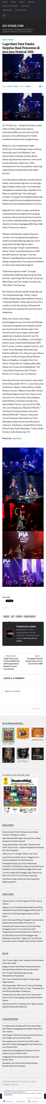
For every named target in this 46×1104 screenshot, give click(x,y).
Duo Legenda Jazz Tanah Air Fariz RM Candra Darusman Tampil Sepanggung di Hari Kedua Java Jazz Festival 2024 (22, 1044)
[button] (8, 736)
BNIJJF (6, 616)
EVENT (22, 2)
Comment (35, 709)
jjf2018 (19, 616)
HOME (4, 2)
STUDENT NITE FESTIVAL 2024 (15, 775)
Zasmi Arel (16, 438)
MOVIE (31, 2)
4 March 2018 (12, 86)
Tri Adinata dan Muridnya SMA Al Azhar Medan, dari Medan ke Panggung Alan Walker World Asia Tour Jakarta (22, 1029)
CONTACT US (20, 10)
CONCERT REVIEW (9, 6)
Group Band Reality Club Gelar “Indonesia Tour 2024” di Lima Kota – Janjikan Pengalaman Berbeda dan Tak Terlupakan (23, 847)
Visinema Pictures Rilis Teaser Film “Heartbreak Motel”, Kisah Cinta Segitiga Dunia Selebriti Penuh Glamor (22, 997)
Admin (28, 86)
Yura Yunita (29, 616)
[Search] (4, 15)
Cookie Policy (8, 1094)
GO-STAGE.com (12, 25)
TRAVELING (7, 10)
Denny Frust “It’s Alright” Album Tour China (19, 853)
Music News (8, 40)
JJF (13, 616)
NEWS (13, 2)
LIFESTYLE (25, 6)
